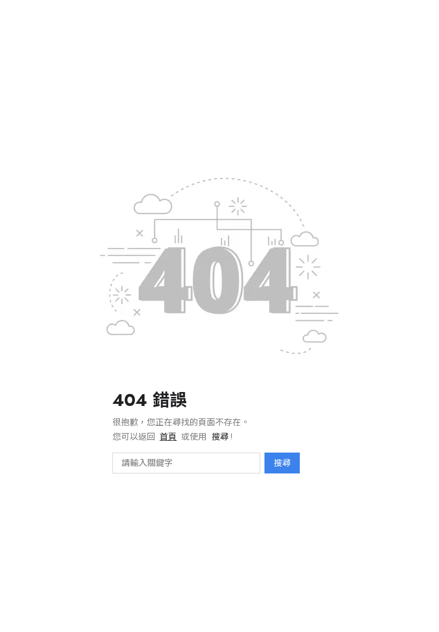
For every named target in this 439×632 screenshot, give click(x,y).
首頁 (168, 437)
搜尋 (282, 463)
